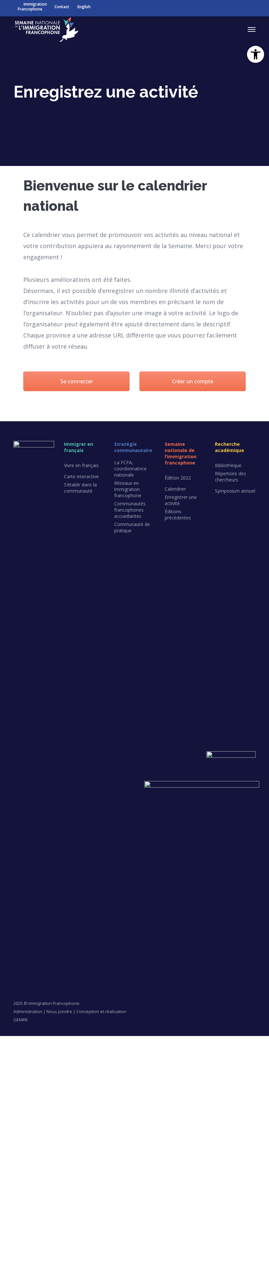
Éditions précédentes (178, 514)
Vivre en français (81, 465)
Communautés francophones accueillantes (130, 509)
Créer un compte (192, 381)
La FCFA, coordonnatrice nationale (130, 468)
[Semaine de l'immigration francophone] (46, 29)
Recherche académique (229, 447)
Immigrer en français (78, 447)
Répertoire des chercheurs (230, 476)
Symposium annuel (235, 491)
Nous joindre (59, 1011)
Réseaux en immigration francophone (127, 489)
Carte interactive (81, 476)
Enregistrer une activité (181, 500)
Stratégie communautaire (133, 447)
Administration (27, 1011)
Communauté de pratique (132, 527)
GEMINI (20, 1020)
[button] (255, 54)
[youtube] (39, 942)
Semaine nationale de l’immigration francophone (181, 453)
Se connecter (76, 381)
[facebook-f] (27, 942)
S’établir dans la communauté (80, 488)
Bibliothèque (228, 465)
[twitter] (14, 942)
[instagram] (14, 953)
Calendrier (175, 489)
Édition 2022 (178, 478)
